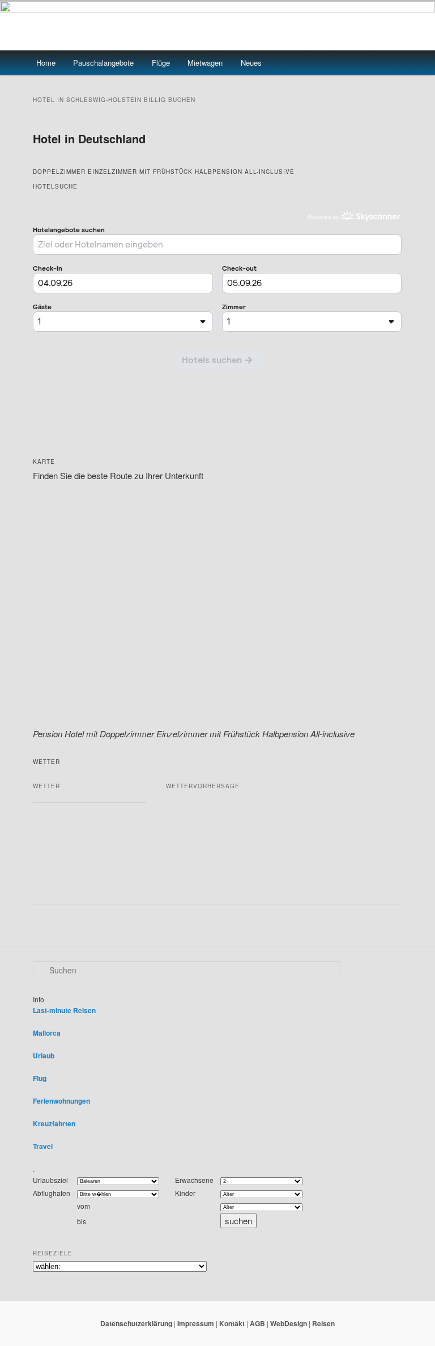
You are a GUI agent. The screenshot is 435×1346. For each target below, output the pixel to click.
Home (46, 62)
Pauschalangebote (103, 62)
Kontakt (232, 1323)
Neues (251, 62)
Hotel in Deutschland (89, 138)
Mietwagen (205, 62)
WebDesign (288, 1323)
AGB (257, 1323)
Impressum (195, 1323)
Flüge (161, 62)
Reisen (323, 1323)
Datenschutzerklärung (136, 1323)
